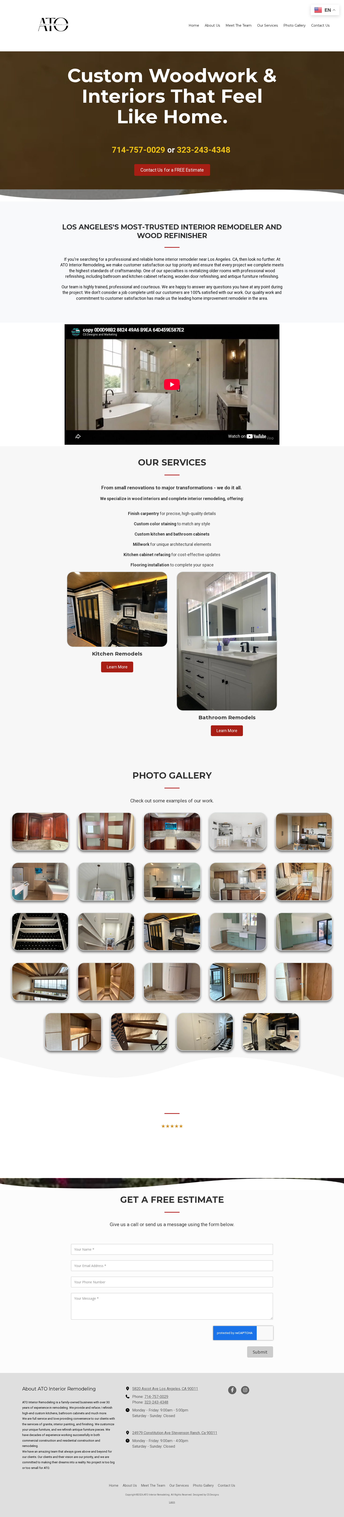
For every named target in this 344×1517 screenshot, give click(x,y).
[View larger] (40, 831)
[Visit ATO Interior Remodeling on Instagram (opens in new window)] (245, 1390)
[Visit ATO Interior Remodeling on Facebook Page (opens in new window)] (232, 1390)
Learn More (117, 666)
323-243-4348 (156, 1402)
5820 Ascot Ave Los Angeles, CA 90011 (165, 1388)
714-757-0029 (156, 1396)
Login (172, 1502)
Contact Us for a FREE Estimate (172, 170)
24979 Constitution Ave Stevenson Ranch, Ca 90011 (174, 1433)
